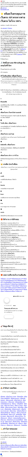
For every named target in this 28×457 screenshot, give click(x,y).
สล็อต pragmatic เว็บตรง (11, 407)
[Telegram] (1, 454)
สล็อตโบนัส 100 (18, 400)
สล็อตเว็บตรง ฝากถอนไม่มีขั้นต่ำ (15, 419)
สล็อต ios (20, 423)
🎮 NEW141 (4, 8)
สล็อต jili (10, 418)
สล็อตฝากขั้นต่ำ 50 (21, 410)
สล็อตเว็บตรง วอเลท (11, 396)
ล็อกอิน (2, 9)
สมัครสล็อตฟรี (4, 414)
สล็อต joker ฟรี (10, 416)
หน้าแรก (3, 445)
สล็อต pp (14, 403)
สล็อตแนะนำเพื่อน (9, 445)
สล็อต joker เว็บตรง (9, 405)
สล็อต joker (3, 419)
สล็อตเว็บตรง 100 (13, 423)
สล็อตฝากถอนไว (16, 409)
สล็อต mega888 (9, 400)
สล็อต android (8, 421)
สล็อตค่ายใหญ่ (16, 421)
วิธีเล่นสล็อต (20, 396)
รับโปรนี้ (9, 316)
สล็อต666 (3, 396)
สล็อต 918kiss (13, 410)
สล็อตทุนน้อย (8, 409)
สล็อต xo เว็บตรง (19, 405)
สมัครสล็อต (20, 407)
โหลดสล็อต (24, 425)
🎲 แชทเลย (3, 28)
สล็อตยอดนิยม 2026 (20, 402)
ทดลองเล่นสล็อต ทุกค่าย (19, 418)
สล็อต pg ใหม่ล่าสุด (21, 412)
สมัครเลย (6, 9)
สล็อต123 (13, 412)
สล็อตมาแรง (10, 425)
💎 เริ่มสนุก (9, 28)
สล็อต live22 (18, 445)
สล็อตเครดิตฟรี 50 (5, 447)
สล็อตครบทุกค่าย (15, 398)
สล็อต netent (11, 402)
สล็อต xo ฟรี (12, 414)
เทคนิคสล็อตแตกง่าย (6, 403)
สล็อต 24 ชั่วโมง (19, 416)
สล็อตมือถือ (20, 403)
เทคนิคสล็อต (19, 414)
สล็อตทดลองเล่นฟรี (15, 447)
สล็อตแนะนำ (17, 425)
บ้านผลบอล (19, 54)
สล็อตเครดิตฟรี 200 (5, 412)
